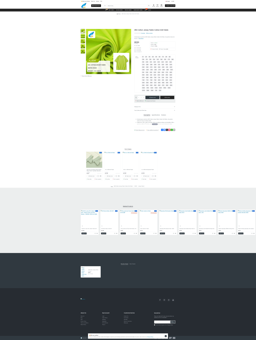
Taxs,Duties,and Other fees (140, 110)
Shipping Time (137, 106)
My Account (105, 313)
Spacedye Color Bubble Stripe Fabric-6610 (187, 228)
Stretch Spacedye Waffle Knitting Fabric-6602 (227, 228)
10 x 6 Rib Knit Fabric (109, 169)
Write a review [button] (149, 33)
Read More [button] (141, 38)
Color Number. (137, 57)
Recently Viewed (124, 264)
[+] (144, 97)
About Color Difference (87, 75)
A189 (136, 186)
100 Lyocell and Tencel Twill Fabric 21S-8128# (129, 228)
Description (147, 115)
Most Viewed (132, 264)
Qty (136, 97)
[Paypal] (174, 338)
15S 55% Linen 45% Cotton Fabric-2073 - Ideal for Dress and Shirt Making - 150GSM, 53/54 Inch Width (89, 228)
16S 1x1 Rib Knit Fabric (128, 169)
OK (165, 336)
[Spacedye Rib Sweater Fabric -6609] (168, 218)
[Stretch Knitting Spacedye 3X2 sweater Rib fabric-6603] (246, 218)
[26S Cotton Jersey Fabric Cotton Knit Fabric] (84, 272)
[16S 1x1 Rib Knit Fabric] (131, 160)
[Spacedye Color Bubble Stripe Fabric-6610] (187, 218)
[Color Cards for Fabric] (148, 218)
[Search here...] (148, 5)
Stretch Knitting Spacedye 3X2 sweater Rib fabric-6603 (246, 228)
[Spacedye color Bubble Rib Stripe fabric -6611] (207, 218)
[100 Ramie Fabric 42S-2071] (109, 218)
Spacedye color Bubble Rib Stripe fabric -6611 (207, 228)
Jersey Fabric (141, 186)
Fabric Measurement (140, 130)
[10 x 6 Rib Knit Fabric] (112, 160)
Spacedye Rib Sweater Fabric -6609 (167, 228)
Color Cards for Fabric (144, 228)
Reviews (163, 115)
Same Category (128, 149)
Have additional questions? (153, 130)
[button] (152, 97)
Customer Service (129, 313)
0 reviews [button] (143, 33)
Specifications (156, 115)
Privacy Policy (150, 336)
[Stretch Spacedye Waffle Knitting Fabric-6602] (226, 218)
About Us (83, 313)
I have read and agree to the (164, 325)
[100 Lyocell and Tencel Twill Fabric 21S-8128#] (128, 218)
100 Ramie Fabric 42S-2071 (106, 228)
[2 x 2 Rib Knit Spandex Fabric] (149, 160)
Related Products (128, 206)
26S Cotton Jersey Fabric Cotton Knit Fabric (123, 186)
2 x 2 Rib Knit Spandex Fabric (148, 169)
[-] (139, 97)
